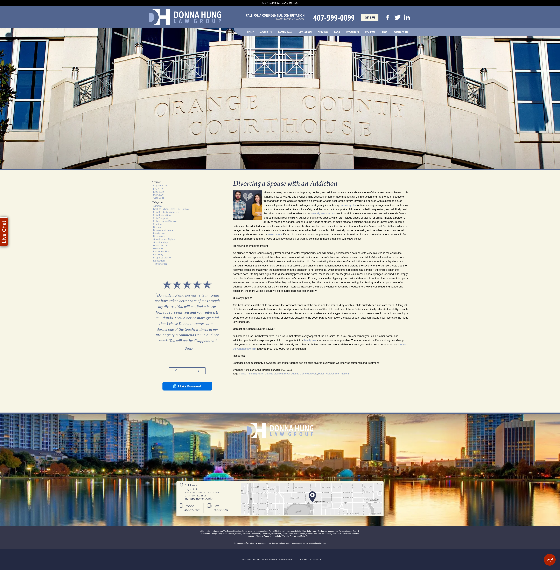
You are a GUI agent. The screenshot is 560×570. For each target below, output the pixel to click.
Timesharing (160, 263)
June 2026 (158, 191)
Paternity (158, 254)
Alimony (157, 206)
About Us (266, 32)
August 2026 (160, 185)
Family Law (285, 32)
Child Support (160, 218)
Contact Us (401, 32)
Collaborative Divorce (165, 221)
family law (310, 340)
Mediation (305, 32)
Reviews (370, 32)
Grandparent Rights (164, 239)
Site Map (304, 559)
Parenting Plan (161, 251)
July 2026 (158, 188)
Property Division (162, 257)
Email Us (369, 17)
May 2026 (158, 194)
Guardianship (160, 242)
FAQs (337, 32)
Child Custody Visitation (166, 212)
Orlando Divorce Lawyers (304, 373)
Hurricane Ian (160, 245)
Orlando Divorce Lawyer (277, 373)
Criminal (157, 224)
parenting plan (348, 205)
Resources (352, 32)
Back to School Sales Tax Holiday (171, 209)
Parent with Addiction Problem (333, 373)
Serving (323, 32)
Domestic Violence (163, 230)
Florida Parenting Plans (251, 373)
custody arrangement (323, 213)
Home (250, 32)
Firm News (159, 236)
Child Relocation (162, 215)
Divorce (157, 227)
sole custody (275, 234)
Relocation (159, 260)
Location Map (311, 499)
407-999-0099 (334, 17)
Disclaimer (315, 559)
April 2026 (158, 197)
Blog (384, 32)
